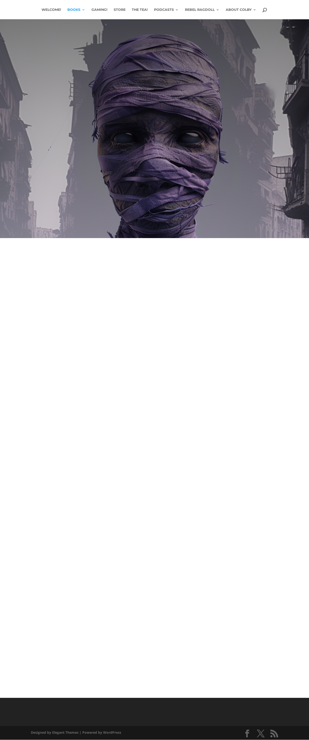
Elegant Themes (65, 732)
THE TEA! (140, 10)
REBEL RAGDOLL (200, 10)
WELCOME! (51, 10)
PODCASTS (164, 10)
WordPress (112, 732)
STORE (120, 10)
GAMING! (99, 10)
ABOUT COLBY (239, 10)
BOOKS (73, 10)
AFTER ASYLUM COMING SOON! (154, 161)
